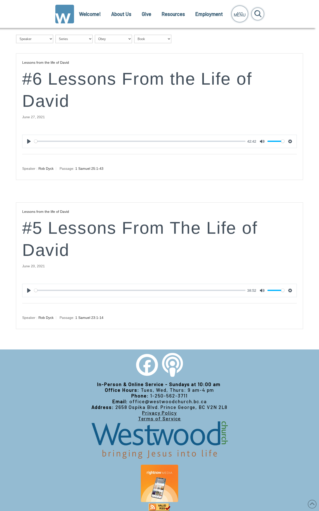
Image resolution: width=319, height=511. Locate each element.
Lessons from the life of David (45, 62)
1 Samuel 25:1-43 (89, 168)
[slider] (139, 141)
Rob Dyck (46, 168)
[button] (240, 14)
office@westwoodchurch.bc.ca (168, 401)
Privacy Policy (159, 413)
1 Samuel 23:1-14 (89, 317)
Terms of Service (159, 418)
